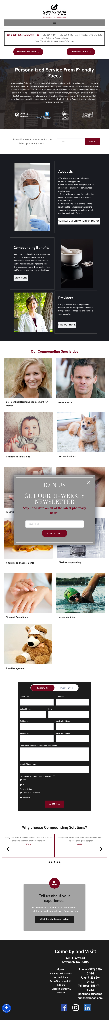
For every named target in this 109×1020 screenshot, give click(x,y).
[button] (88, 482)
